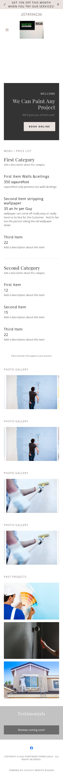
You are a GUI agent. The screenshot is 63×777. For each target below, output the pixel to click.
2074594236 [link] (31, 14)
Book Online (39, 126)
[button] (8, 30)
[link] (31, 30)
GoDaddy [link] (29, 770)
